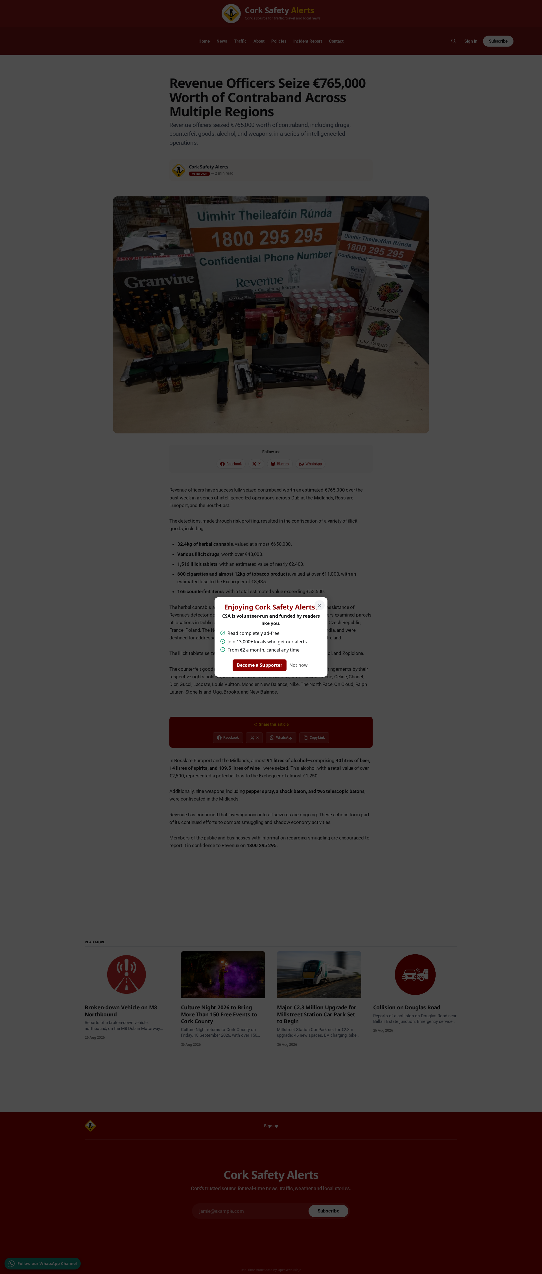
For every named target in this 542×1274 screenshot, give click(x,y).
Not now (298, 665)
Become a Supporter (259, 665)
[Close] (319, 605)
